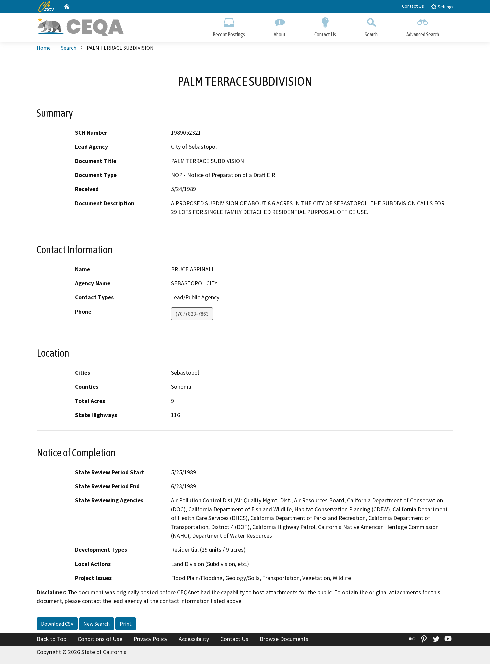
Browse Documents (284, 639)
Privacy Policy (150, 639)
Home (44, 47)
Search (371, 34)
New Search (96, 623)
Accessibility (194, 639)
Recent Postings (229, 34)
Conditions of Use (100, 639)
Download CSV (57, 623)
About (280, 34)
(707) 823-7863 (192, 313)
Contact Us (413, 6)
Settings (445, 7)
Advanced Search (422, 34)
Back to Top (51, 639)
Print (126, 623)
